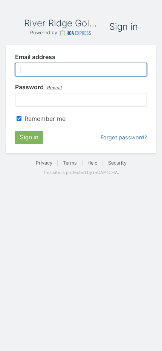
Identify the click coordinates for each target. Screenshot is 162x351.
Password (38, 87)
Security (117, 163)
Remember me (45, 118)
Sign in (29, 137)
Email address (35, 57)
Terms (70, 163)
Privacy (44, 163)
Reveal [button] (54, 87)
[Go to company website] (75, 33)
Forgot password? (124, 137)
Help (92, 163)
